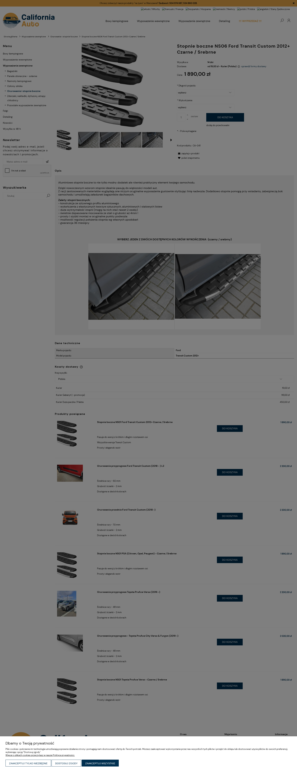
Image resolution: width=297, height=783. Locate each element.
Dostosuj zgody (66, 763)
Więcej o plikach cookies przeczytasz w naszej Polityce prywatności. (40, 755)
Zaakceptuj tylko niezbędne (28, 763)
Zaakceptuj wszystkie (100, 763)
